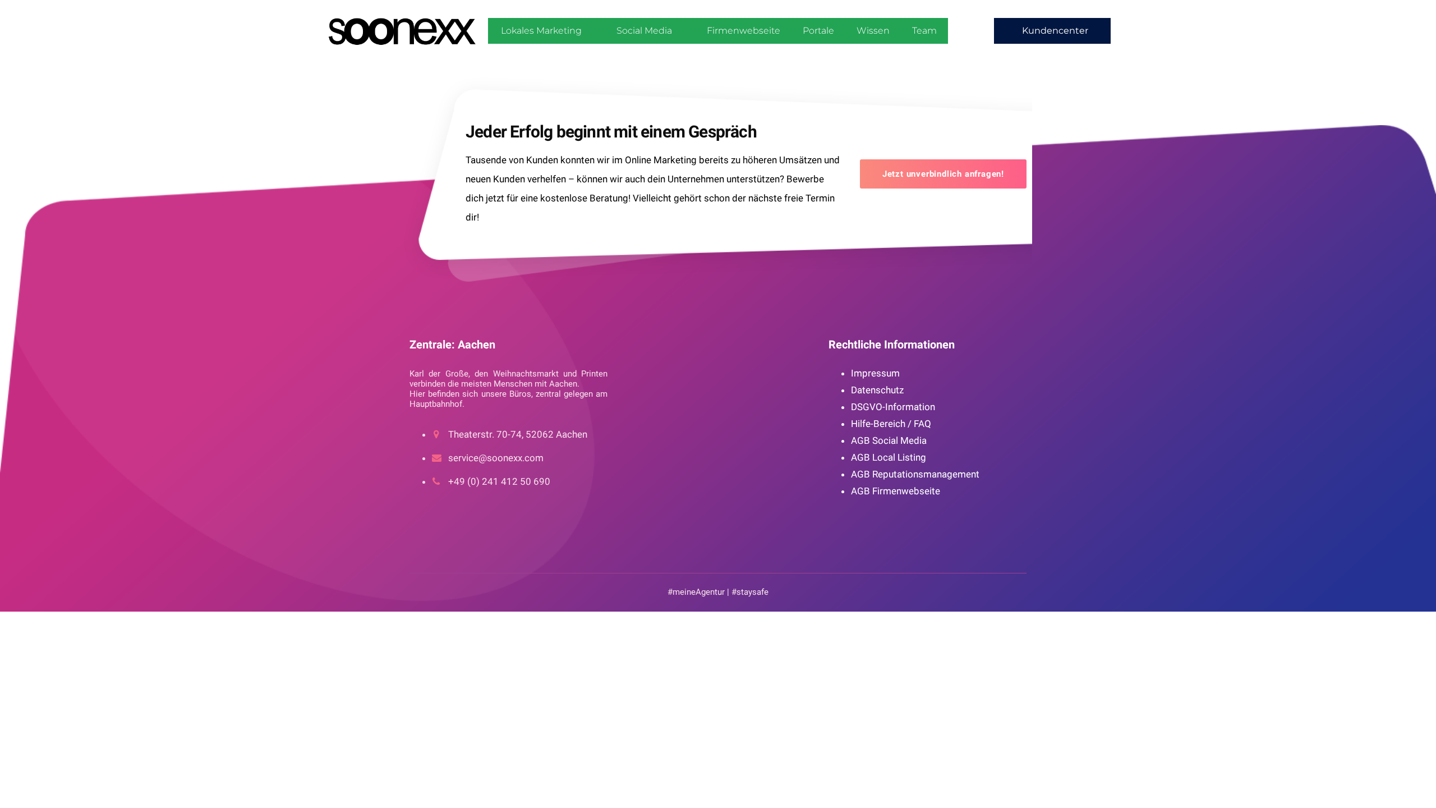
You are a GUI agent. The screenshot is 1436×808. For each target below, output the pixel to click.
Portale (818, 30)
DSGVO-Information (893, 406)
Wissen (873, 30)
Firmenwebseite (743, 30)
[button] (1052, 31)
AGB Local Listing (888, 457)
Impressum (875, 373)
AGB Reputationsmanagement (915, 474)
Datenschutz (877, 390)
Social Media (644, 30)
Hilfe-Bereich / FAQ (891, 423)
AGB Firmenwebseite (895, 491)
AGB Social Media (889, 440)
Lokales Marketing (541, 30)
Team (924, 30)
